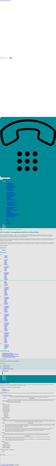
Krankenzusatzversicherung (11, 201)
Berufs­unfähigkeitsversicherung (12, 206)
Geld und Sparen (7, 217)
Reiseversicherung (10, 189)
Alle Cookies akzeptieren (16, 387)
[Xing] (2, 373)
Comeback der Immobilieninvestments (8, 357)
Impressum (4, 227)
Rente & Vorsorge (7, 205)
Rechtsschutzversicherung (11, 187)
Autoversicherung (10, 183)
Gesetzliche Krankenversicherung (12, 204)
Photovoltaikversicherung (11, 195)
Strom (8, 218)
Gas (7, 219)
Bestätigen (16, 465)
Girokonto (8, 221)
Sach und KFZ (7, 182)
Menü (1, 179)
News (3, 224)
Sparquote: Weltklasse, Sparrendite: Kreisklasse (10, 354)
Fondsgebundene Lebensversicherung (13, 213)
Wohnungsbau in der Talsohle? (7, 353)
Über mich (4, 225)
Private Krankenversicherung (12, 203)
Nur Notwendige (2, 387)
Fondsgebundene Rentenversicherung (13, 214)
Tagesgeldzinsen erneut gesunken (8, 355)
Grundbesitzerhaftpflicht (11, 194)
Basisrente (8, 211)
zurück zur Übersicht (3, 245)
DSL (7, 220)
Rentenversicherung (10, 212)
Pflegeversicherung (10, 202)
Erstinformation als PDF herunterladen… (7, 465)
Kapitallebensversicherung (11, 215)
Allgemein (4, 250)
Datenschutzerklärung (6, 390)
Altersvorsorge (9, 208)
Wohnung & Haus (7, 191)
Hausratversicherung (10, 192)
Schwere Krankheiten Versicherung (13, 209)
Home (1, 229)
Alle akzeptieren (11, 449)
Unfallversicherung (10, 188)
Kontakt (3, 226)
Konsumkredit (9, 223)
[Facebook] (2, 372)
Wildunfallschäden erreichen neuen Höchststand (10, 356)
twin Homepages (3, 382)
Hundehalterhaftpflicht (10, 186)
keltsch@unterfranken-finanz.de (8, 368)
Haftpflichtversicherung (11, 185)
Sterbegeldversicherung (11, 216)
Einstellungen (9, 387)
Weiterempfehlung (5, 370)
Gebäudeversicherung (10, 193)
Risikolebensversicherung (11, 207)
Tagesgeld (8, 222)
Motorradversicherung (10, 184)
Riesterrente (9, 210)
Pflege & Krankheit (7, 200)
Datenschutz (4, 379)
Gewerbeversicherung (10, 190)
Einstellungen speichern (4, 449)
